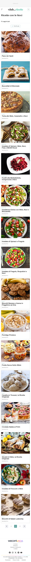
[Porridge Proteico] (15, 321)
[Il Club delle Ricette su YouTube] (21, 553)
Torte (3, 114)
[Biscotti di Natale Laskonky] (15, 504)
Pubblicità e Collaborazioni (15, 547)
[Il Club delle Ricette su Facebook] (10, 553)
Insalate (4, 144)
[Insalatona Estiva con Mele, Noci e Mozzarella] (15, 195)
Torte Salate (5, 425)
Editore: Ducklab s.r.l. (18, 556)
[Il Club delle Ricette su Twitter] (15, 553)
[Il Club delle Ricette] (15, 9)
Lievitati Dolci (5, 54)
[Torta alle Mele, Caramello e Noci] (15, 102)
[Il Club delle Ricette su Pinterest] (18, 553)
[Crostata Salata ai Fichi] (15, 413)
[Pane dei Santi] (15, 42)
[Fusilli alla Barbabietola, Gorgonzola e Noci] (15, 164)
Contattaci (16, 548)
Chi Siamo (15, 544)
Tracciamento (7, 560)
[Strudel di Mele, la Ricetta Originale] (15, 443)
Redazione (15, 545)
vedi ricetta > (5, 58)
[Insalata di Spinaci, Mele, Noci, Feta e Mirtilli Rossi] (15, 132)
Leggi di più (6, 21)
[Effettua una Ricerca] (28, 9)
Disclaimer (24, 560)
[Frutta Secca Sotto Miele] (15, 351)
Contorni (4, 486)
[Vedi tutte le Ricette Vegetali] (27, 466)
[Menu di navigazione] (2, 9)
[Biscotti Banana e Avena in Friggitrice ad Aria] (15, 289)
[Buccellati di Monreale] (15, 72)
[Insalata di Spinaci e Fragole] (15, 227)
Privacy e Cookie (16, 560)
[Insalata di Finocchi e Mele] (15, 474)
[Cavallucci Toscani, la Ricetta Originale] (15, 381)
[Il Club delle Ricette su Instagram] (13, 553)
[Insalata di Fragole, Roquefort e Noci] (15, 257)
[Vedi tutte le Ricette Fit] (27, 281)
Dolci (3, 84)
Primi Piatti (4, 176)
